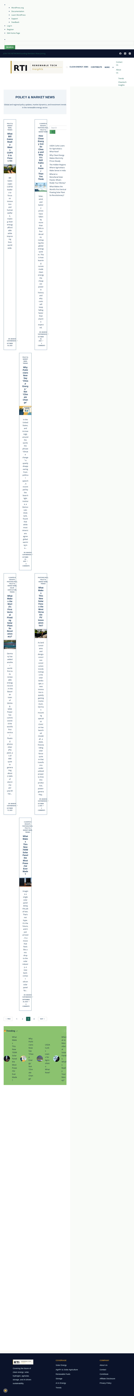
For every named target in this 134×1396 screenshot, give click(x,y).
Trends (121, 78)
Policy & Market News (97, 81)
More (107, 67)
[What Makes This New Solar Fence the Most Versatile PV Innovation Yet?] (41, 633)
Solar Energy (61, 1365)
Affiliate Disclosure (107, 1379)
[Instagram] (130, 53)
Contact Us (119, 63)
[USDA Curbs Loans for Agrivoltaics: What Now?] (40, 1059)
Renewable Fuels (63, 1374)
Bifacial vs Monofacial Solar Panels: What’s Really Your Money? (64, 1059)
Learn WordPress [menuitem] (18, 15)
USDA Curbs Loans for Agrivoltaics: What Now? (47, 1058)
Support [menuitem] (14, 18)
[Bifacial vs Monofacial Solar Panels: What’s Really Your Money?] (56, 1059)
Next (41, 1019)
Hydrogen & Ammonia (74, 81)
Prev (8, 1019)
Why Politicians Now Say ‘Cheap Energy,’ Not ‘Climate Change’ (31, 1058)
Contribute (96, 67)
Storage (59, 1379)
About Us (118, 71)
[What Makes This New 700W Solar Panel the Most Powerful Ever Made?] (25, 882)
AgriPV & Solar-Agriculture (67, 1370)
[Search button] (52, 132)
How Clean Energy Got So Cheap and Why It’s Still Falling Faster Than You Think (41, 157)
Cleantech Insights (122, 83)
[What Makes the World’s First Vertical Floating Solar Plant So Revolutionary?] (10, 644)
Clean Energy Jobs (79, 67)
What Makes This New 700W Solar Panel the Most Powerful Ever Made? (25, 855)
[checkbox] (5, 1391)
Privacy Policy (105, 1383)
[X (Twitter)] (125, 53)
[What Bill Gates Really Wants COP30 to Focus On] (10, 168)
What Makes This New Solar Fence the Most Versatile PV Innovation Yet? (41, 607)
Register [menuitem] (10, 29)
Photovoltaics (40, 81)
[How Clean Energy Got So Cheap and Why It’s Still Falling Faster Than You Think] (41, 187)
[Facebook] (120, 53)
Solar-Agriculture (21, 81)
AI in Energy (55, 81)
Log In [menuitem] (9, 26)
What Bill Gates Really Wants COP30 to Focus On (10, 147)
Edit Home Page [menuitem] (13, 33)
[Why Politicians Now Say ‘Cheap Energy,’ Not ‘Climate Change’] (25, 410)
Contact (103, 1370)
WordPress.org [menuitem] (17, 7)
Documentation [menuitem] (17, 11)
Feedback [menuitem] (15, 22)
